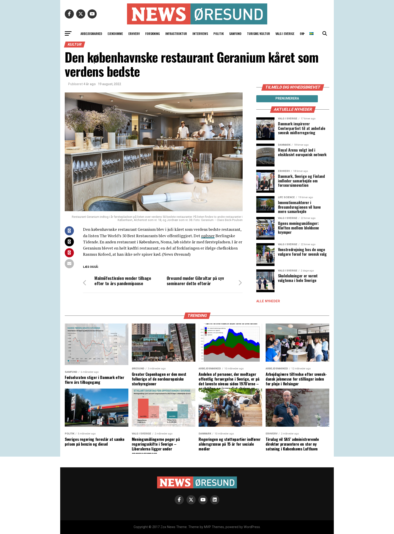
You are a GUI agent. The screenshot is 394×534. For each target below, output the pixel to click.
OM (302, 33)
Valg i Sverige (284, 33)
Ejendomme (115, 33)
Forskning (152, 33)
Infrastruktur (176, 33)
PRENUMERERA (287, 98)
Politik (218, 33)
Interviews (200, 33)
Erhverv (134, 33)
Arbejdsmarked (91, 33)
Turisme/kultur (258, 33)
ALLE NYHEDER (268, 301)
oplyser (208, 235)
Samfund (235, 33)
